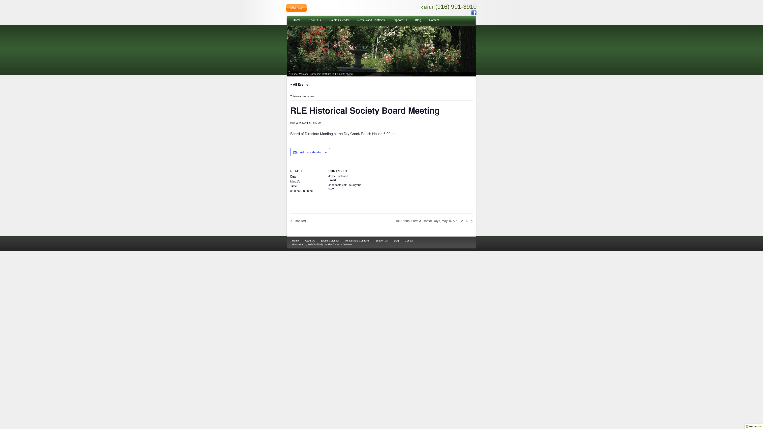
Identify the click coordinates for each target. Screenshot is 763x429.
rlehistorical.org (299, 244)
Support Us (400, 20)
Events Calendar (339, 20)
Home (296, 20)
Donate (296, 7)
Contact (434, 20)
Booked (300, 220)
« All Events (299, 84)
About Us (314, 20)
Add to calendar (311, 152)
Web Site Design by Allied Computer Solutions (330, 244)
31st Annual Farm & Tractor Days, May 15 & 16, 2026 (431, 220)
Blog (418, 20)
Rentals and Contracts (371, 20)
